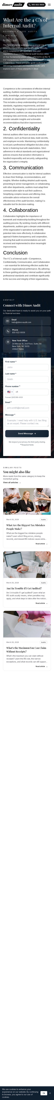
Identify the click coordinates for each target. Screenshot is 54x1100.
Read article (42, 544)
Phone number (12, 386)
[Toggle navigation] (49, 4)
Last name (10, 374)
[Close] (50, 1093)
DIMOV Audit (11, 40)
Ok (44, 1093)
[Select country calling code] (9, 392)
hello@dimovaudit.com (21, 322)
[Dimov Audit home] (13, 5)
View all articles (12, 482)
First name (10, 362)
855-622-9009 (18, 332)
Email (8, 402)
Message (10, 415)
